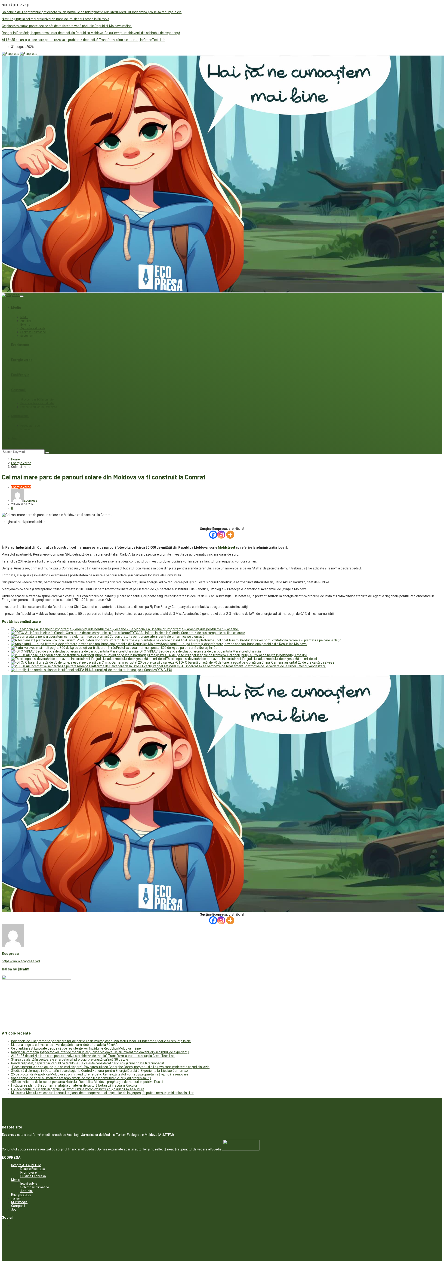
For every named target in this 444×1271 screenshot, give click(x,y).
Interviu (25, 429)
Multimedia (20, 416)
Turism (16, 1198)
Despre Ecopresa (32, 1169)
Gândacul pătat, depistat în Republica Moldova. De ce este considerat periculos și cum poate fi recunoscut (87, 1063)
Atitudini (25, 321)
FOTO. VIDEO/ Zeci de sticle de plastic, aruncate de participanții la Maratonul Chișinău (199, 651)
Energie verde (21, 360)
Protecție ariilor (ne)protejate (38, 407)
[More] (230, 535)
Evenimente (20, 345)
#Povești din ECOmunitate (37, 399)
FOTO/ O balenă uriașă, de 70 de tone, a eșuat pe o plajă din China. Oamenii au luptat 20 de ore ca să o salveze (254, 662)
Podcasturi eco (30, 425)
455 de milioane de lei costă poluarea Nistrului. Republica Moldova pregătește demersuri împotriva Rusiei (87, 1082)
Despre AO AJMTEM (26, 1165)
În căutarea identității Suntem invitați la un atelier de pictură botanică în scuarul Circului (74, 1085)
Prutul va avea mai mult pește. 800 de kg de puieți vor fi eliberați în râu (166, 647)
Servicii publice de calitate (37, 403)
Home (15, 459)
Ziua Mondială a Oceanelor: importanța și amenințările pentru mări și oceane (183, 629)
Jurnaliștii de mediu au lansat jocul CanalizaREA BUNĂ (132, 670)
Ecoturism (27, 335)
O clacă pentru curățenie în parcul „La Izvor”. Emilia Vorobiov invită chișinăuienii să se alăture (77, 1089)
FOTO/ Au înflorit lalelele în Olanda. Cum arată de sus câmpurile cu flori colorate (187, 633)
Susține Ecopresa (33, 1176)
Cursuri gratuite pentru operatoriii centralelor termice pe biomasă (157, 636)
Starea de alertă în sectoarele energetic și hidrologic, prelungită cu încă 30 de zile (69, 1059)
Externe (25, 324)
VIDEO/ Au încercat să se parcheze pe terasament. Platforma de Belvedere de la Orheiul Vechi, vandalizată (248, 666)
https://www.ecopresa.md (21, 961)
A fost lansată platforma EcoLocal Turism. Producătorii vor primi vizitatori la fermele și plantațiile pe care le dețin (259, 640)
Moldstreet (226, 547)
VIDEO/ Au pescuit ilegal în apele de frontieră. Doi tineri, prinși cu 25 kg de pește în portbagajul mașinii (234, 655)
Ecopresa (30, 500)
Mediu (16, 307)
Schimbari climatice (33, 332)
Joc (14, 438)
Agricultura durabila (32, 328)
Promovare (28, 1172)
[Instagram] (221, 535)
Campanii (18, 390)
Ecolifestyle (20, 375)
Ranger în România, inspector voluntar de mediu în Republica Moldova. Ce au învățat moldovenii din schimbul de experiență (91, 33)
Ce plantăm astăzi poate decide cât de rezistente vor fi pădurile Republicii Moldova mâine (67, 26)
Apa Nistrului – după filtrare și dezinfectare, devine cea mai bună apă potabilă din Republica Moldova (234, 644)
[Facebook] (213, 535)
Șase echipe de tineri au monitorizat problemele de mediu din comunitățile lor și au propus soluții (81, 1078)
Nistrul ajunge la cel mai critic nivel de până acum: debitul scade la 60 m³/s (55, 19)
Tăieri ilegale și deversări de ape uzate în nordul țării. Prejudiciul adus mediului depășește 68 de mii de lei (241, 659)
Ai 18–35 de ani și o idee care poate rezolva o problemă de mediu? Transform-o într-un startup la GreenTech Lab (83, 40)
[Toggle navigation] (22, 296)
